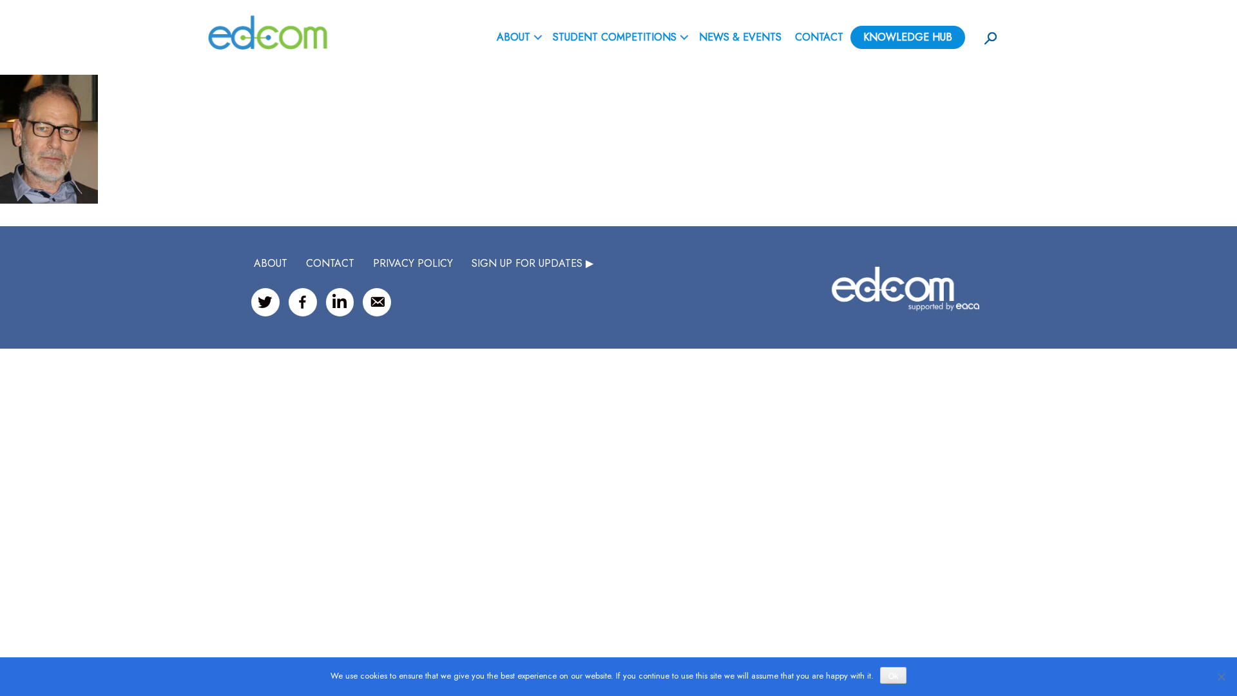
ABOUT (513, 37)
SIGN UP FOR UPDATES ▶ (532, 263)
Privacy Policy (413, 263)
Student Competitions (614, 37)
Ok (893, 676)
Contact (819, 37)
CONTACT (330, 263)
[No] (1220, 676)
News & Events (740, 37)
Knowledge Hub (907, 37)
